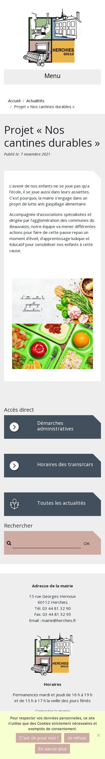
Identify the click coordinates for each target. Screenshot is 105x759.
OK (87, 543)
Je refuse (76, 737)
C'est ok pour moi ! (38, 737)
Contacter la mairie (52, 711)
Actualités (35, 100)
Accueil (14, 100)
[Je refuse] (98, 735)
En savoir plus (52, 748)
